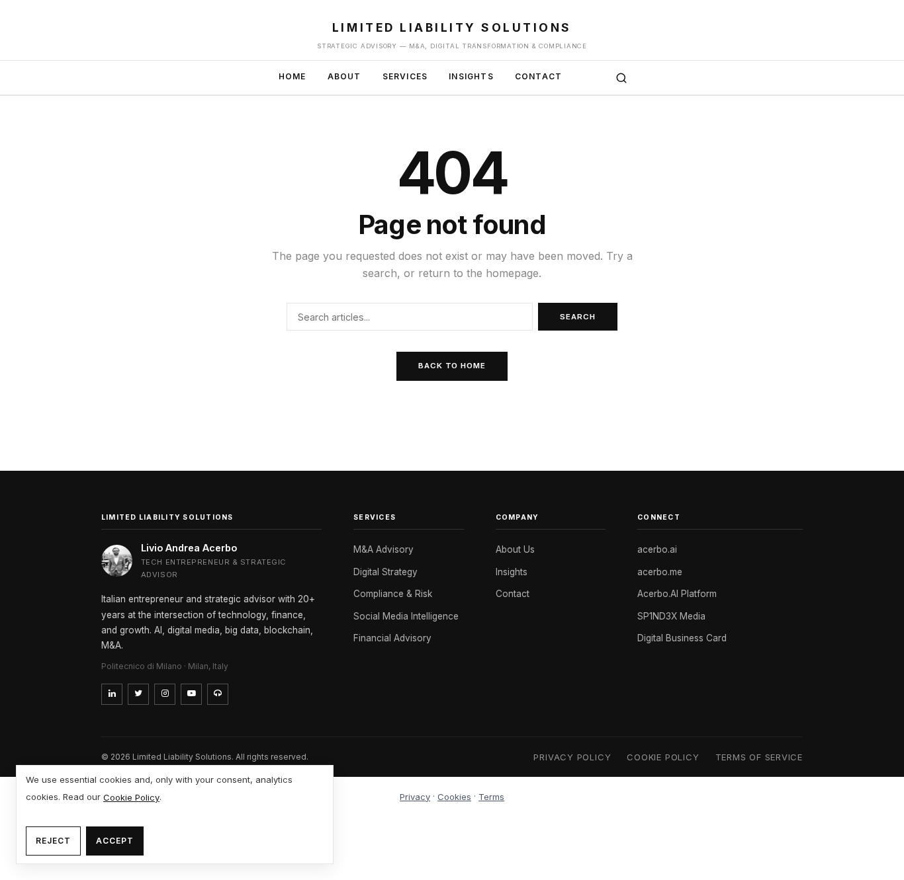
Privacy (415, 796)
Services (405, 76)
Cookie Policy (663, 757)
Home (292, 76)
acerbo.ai (657, 549)
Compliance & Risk (392, 593)
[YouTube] (191, 694)
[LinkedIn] (111, 694)
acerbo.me (659, 572)
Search (578, 316)
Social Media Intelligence (406, 616)
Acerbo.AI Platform (677, 593)
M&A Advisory (383, 549)
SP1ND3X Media (671, 616)
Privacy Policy (572, 757)
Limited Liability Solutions (452, 27)
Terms (491, 796)
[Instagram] (164, 694)
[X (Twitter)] (138, 694)
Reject (53, 841)
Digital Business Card (682, 638)
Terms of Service (759, 757)
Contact (538, 76)
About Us (515, 549)
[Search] (621, 78)
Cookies (454, 796)
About (344, 76)
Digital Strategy (385, 572)
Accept (115, 841)
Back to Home (452, 365)
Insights (471, 76)
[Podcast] (217, 694)
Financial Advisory (392, 638)
